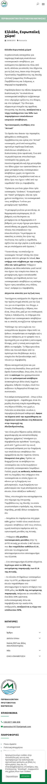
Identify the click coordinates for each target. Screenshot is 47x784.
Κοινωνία (23, 40)
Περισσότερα (12, 776)
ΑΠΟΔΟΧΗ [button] (25, 776)
